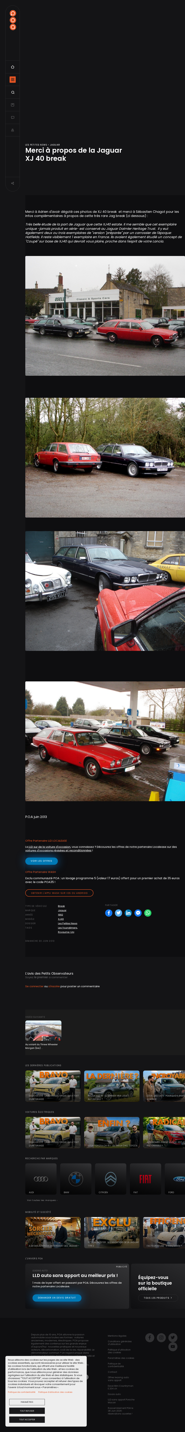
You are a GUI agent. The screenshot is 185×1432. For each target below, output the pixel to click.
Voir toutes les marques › (42, 1200)
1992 (60, 914)
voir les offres (41, 860)
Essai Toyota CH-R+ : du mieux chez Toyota (112, 1145)
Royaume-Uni (66, 932)
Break (61, 906)
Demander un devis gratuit (57, 1297)
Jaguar (62, 910)
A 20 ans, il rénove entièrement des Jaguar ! (54, 1245)
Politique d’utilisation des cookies (55, 1392)
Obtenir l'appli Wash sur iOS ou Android (59, 893)
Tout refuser (27, 1410)
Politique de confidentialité (21, 1392)
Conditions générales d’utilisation (120, 1343)
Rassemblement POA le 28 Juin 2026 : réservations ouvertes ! (120, 1411)
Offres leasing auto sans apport (118, 1379)
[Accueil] (13, 20)
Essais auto (114, 1394)
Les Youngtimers (67, 927)
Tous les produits (157, 1297)
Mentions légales (117, 1335)
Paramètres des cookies (121, 1358)
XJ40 (61, 919)
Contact (112, 1371)
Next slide (180, 1086)
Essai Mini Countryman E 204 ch (120, 1387)
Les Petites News (67, 923)
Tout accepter (27, 1419)
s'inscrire (54, 986)
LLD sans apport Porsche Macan (121, 1401)
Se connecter (34, 986)
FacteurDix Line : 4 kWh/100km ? (164, 1245)
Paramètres (27, 1402)
